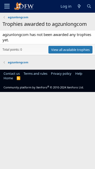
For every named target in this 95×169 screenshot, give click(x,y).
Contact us (12, 73)
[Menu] (7, 6)
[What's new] (79, 6)
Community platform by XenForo (44, 87)
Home (8, 78)
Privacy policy (61, 73)
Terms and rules (35, 73)
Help (78, 73)
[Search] (89, 6)
